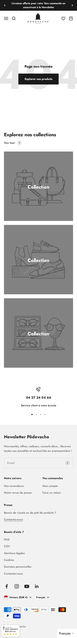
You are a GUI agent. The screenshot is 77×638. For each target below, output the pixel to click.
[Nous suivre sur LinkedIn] (36, 586)
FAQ (6, 539)
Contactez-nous (13, 519)
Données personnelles (17, 567)
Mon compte (50, 486)
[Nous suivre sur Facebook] (6, 586)
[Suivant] (72, 5)
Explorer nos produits (38, 79)
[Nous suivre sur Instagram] (16, 586)
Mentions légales (14, 553)
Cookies (9, 560)
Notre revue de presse (18, 493)
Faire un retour (51, 493)
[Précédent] (4, 5)
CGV (7, 546)
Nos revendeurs (14, 486)
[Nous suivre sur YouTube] (26, 586)
